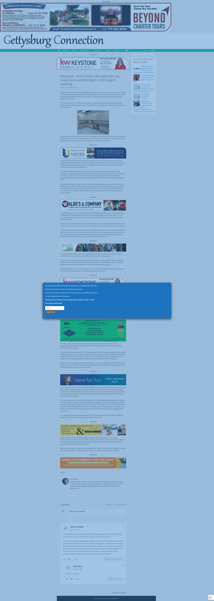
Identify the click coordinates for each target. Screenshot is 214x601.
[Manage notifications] (210, 597)
